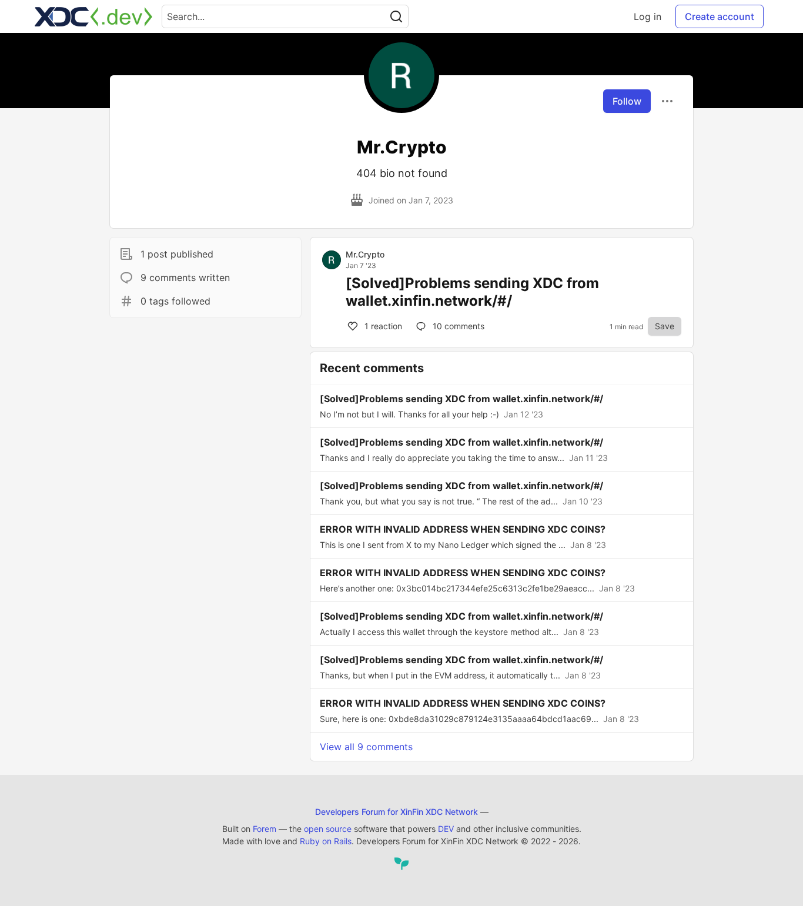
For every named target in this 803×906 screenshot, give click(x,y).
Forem (264, 829)
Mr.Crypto (365, 254)
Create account (719, 16)
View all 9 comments (366, 747)
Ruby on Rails (326, 841)
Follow (627, 101)
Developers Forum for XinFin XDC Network (396, 812)
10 (457, 326)
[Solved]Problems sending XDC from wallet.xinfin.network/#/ (472, 292)
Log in (647, 16)
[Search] (396, 16)
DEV (446, 829)
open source (328, 829)
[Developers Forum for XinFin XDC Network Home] (93, 16)
